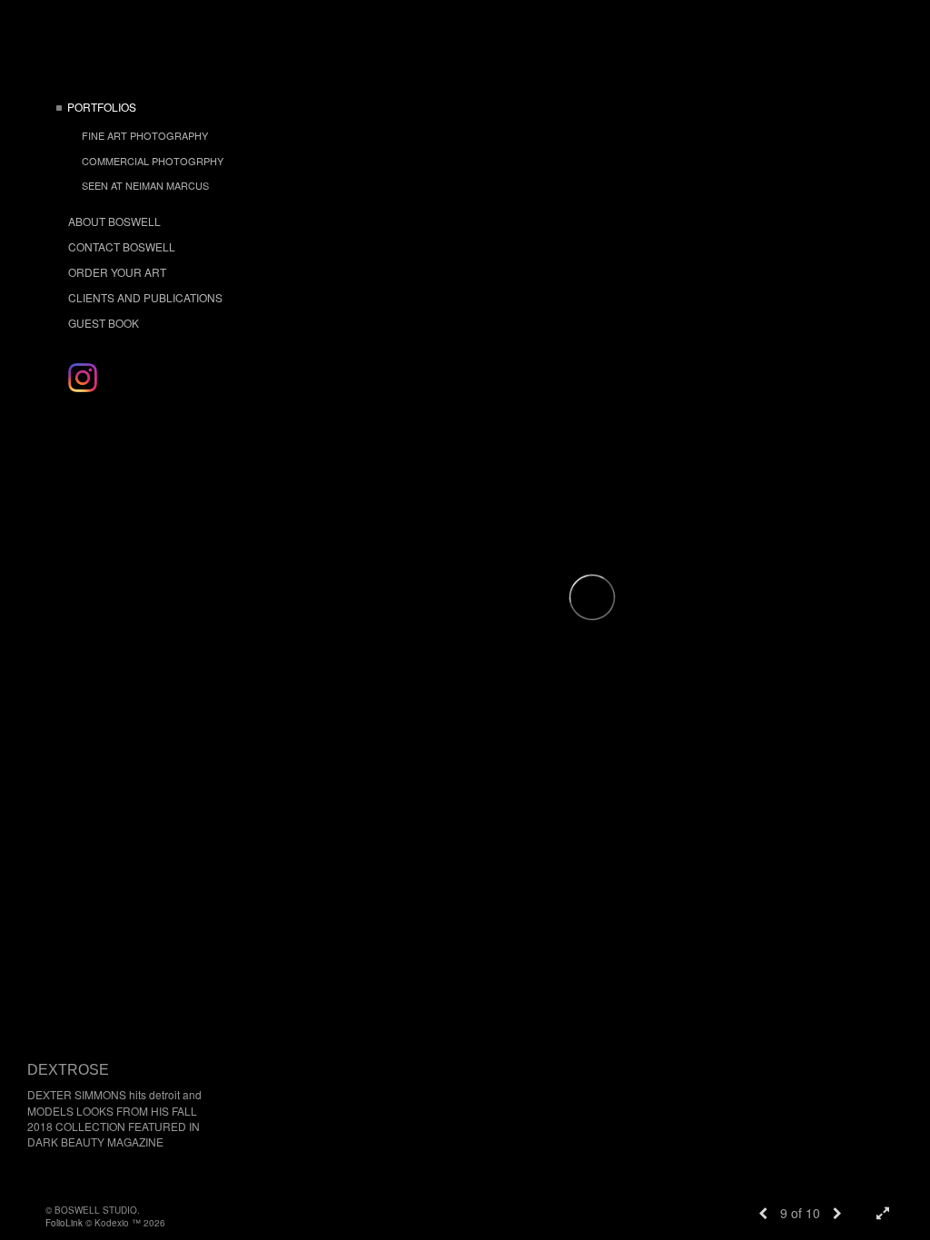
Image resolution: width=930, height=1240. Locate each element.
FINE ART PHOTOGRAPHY (145, 135)
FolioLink (64, 1222)
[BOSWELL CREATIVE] (82, 378)
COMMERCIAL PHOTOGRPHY (152, 160)
